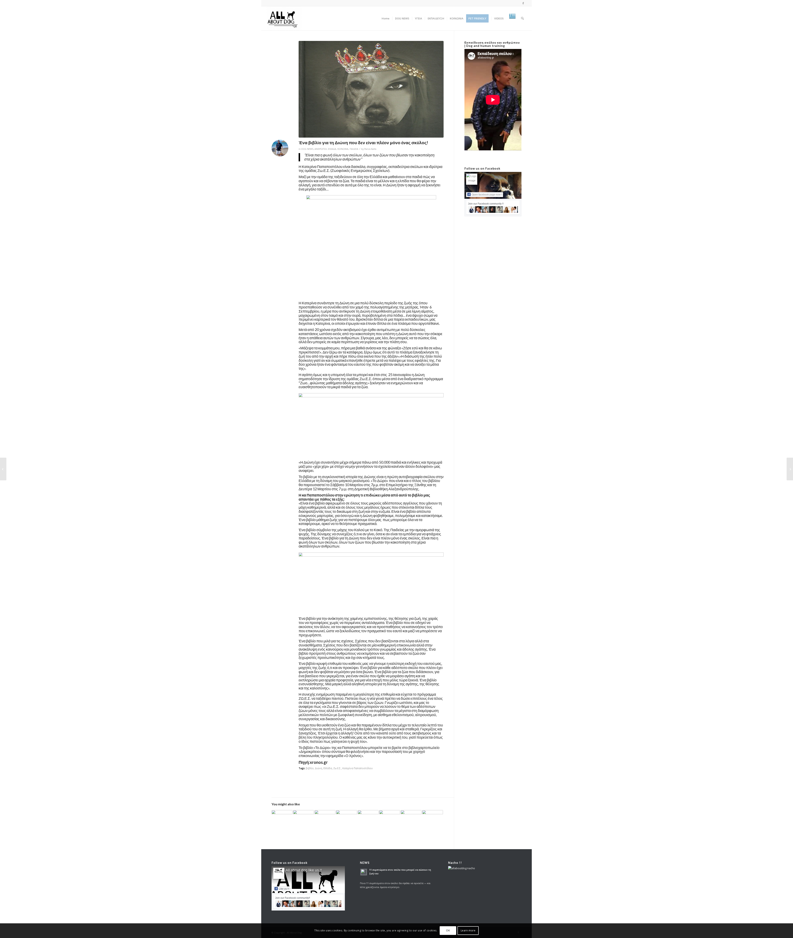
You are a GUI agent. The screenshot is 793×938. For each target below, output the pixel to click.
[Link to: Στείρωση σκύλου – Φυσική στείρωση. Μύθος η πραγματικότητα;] (368, 818)
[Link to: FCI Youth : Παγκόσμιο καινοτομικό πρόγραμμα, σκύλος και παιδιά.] (282, 817)
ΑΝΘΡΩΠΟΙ (321, 149)
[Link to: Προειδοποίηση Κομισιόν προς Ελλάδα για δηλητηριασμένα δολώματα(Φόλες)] (411, 816)
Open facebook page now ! (487, 194)
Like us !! (284, 888)
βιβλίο (310, 768)
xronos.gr (319, 762)
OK (448, 930)
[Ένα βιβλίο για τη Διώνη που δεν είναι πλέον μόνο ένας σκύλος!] (371, 89)
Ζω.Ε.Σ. (337, 768)
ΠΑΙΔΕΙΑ (354, 149)
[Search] (522, 18)
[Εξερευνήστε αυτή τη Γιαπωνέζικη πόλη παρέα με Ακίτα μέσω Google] (3, 469)
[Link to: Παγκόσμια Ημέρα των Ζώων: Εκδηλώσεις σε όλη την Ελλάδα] (325, 816)
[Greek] (512, 18)
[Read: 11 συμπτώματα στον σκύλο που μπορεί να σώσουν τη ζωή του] (363, 872)
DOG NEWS (307, 149)
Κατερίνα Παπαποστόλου (357, 768)
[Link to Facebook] (523, 3)
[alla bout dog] (284, 18)
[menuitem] (385, 18)
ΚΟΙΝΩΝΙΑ (342, 149)
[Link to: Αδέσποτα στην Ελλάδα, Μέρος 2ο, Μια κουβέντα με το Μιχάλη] (432, 814)
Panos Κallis (370, 149)
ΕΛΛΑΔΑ (332, 149)
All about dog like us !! (304, 870)
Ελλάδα (327, 768)
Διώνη (318, 768)
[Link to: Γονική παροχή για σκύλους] (389, 817)
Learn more (468, 930)
